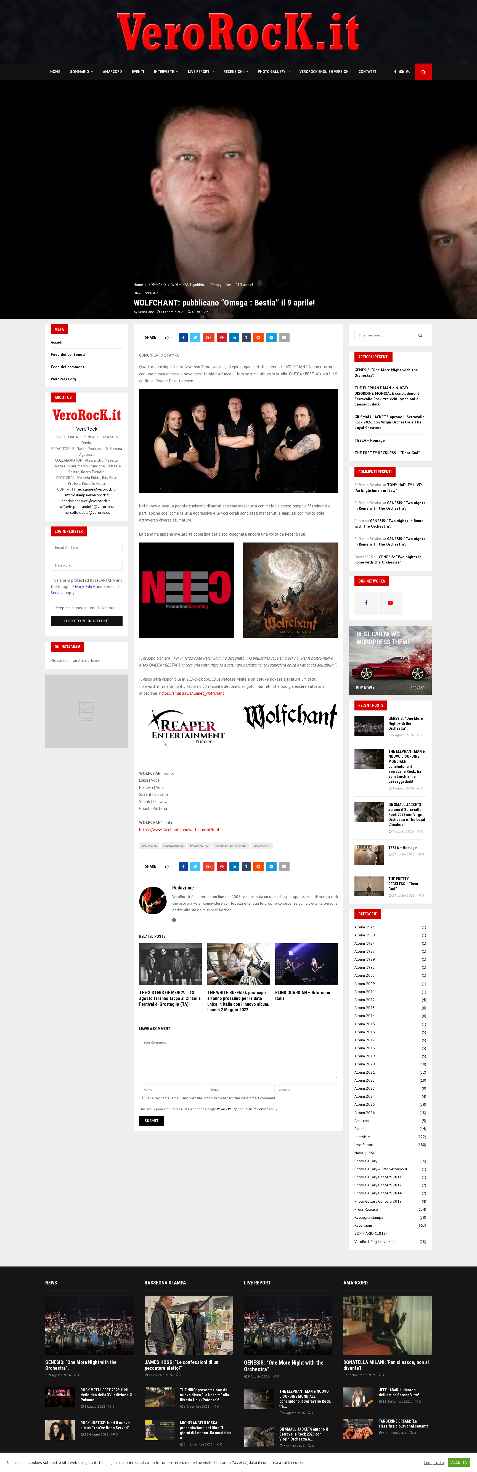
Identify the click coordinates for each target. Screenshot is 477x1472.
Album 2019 (364, 1056)
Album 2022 (364, 1080)
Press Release (366, 1209)
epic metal (149, 845)
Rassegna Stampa (165, 1283)
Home (55, 71)
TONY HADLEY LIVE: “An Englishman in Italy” (388, 487)
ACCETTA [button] (459, 1462)
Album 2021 (364, 1072)
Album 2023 (364, 1088)
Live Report (199, 71)
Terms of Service (256, 1109)
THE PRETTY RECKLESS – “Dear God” (387, 452)
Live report (257, 1283)
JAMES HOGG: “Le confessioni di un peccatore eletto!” (181, 1365)
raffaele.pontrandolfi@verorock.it (87, 506)
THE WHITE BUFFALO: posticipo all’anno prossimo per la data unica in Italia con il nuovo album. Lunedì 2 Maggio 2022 (238, 1001)
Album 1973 (364, 927)
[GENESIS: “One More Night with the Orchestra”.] (369, 726)
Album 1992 (364, 967)
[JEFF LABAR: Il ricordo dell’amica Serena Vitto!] (358, 1397)
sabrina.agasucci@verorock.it (86, 500)
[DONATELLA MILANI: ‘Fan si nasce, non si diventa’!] (387, 1325)
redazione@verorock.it (95, 489)
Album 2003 (364, 975)
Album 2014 (364, 1015)
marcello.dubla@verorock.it (87, 512)
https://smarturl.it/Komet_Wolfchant (191, 693)
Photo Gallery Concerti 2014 (378, 1193)
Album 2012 (364, 999)
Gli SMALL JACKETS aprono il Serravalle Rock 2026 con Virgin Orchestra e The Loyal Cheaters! (389, 422)
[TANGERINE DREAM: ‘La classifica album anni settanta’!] (358, 1429)
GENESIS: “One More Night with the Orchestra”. (405, 723)
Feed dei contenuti (68, 354)
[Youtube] (402, 72)
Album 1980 (364, 935)
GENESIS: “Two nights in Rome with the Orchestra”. (389, 505)
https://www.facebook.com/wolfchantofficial (179, 829)
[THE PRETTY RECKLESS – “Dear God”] (369, 886)
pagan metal (199, 845)
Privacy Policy (227, 1109)
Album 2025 (364, 1104)
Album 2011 (364, 991)
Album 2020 (364, 1064)
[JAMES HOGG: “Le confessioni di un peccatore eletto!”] (189, 1325)
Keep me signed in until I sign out (84, 607)
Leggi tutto (434, 1462)
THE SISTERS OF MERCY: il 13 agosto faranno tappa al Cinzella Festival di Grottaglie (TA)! (170, 998)
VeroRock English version (324, 71)
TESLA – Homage (369, 440)
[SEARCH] (420, 335)
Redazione (146, 312)
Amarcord (112, 71)
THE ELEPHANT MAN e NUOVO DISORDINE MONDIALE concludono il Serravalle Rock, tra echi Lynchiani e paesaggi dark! (386, 396)
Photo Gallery (271, 71)
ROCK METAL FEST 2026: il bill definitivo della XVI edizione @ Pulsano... (106, 1395)
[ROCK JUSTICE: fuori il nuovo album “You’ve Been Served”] (60, 1430)
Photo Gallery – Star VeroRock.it (380, 1168)
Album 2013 (364, 1007)
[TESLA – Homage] (369, 855)
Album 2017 (364, 1039)
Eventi (138, 71)
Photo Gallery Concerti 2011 (378, 1177)
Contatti (367, 71)
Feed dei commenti (68, 366)
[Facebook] (396, 72)
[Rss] (409, 72)
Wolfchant (262, 845)
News (138, 293)
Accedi (56, 342)
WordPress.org (63, 378)
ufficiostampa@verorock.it (86, 495)
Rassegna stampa (368, 1217)
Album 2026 (364, 1112)
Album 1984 (364, 943)
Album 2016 (364, 1031)
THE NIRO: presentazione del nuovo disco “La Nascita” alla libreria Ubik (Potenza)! (204, 1395)
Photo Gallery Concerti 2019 (378, 1201)
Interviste (164, 71)
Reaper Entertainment (231, 845)
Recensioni (234, 71)
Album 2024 (364, 1096)
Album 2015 (364, 1023)
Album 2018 (364, 1048)
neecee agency (173, 845)
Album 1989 (364, 959)
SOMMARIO (79, 71)
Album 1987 (364, 951)
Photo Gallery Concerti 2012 (378, 1185)
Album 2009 (364, 983)
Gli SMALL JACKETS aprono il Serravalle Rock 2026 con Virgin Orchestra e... (303, 1434)
